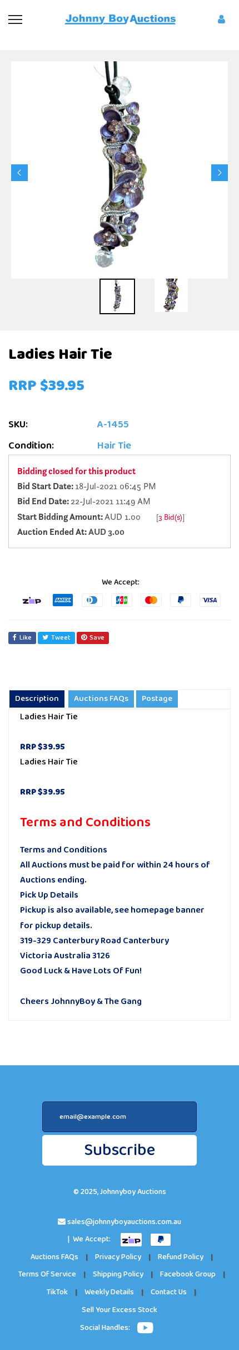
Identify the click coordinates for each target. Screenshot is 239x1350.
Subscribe (119, 1150)
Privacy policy (118, 1257)
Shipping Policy (118, 1274)
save (96, 638)
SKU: (18, 424)
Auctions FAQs (54, 1257)
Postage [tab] (157, 698)
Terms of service (47, 1274)
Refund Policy (180, 1257)
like (25, 638)
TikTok (57, 1292)
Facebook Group (188, 1274)
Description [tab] (37, 698)
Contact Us (169, 1292)
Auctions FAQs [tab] (101, 698)
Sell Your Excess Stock (119, 1310)
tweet (61, 638)
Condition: (31, 446)
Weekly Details (109, 1292)
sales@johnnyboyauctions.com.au (124, 1222)
